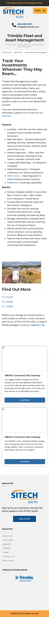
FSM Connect (13, 175)
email (24, 112)
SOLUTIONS (8, 540)
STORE (6, 552)
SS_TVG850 (7, 306)
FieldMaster (13, 182)
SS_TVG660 (7, 301)
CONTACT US (9, 556)
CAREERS (7, 548)
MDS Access (8, 560)
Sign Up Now (24, 519)
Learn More (25, 400)
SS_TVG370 (7, 297)
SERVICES (7, 544)
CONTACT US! (38, 325)
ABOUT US (7, 536)
